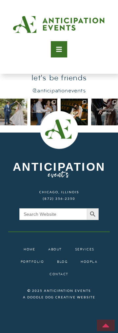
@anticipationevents (58, 91)
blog (62, 262)
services (84, 249)
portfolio (32, 262)
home (29, 249)
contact (59, 274)
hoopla (89, 262)
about (55, 249)
